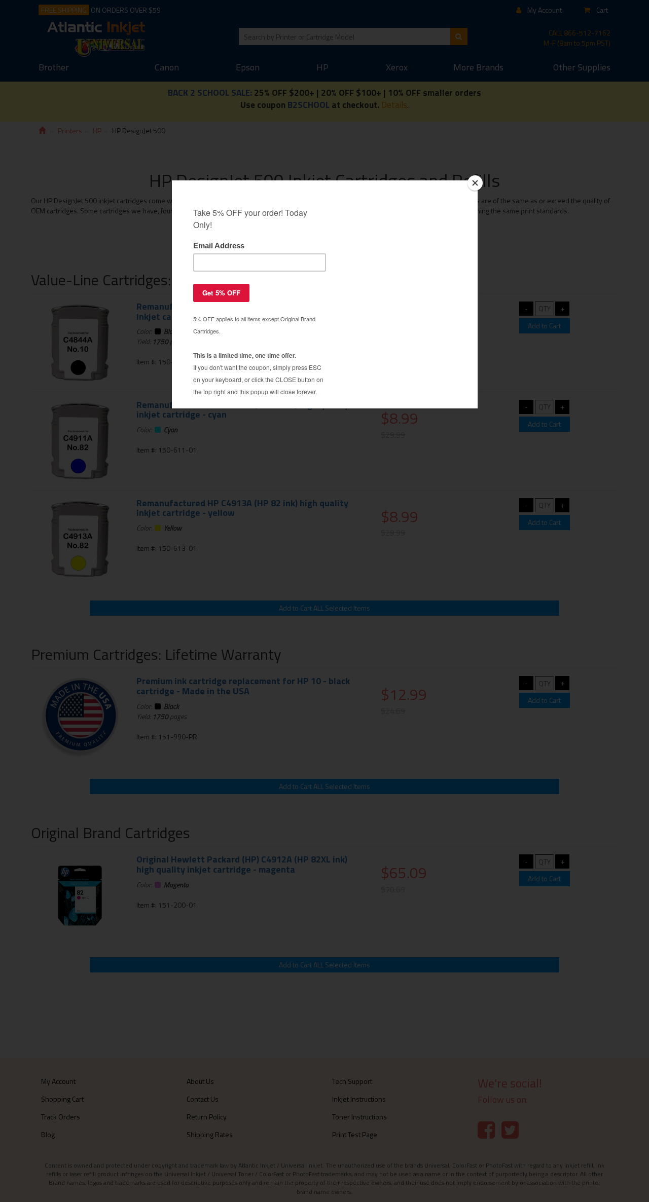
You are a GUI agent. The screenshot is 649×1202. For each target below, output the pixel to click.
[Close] (475, 183)
